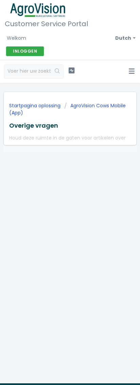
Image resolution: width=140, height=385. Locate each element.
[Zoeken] (57, 71)
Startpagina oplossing (35, 105)
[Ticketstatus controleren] (71, 70)
